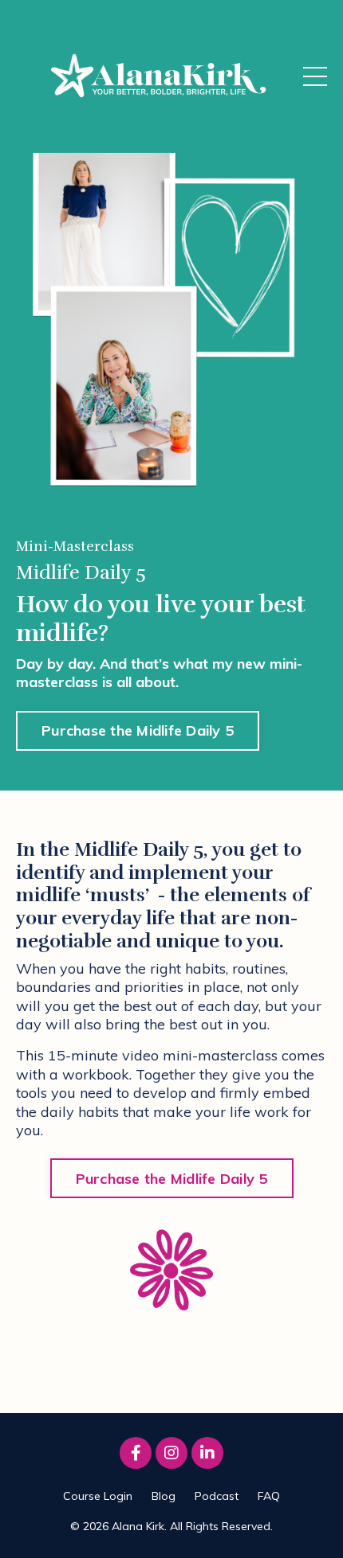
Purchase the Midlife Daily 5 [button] (137, 730)
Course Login (97, 1496)
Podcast (217, 1496)
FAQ (269, 1496)
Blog (163, 1496)
